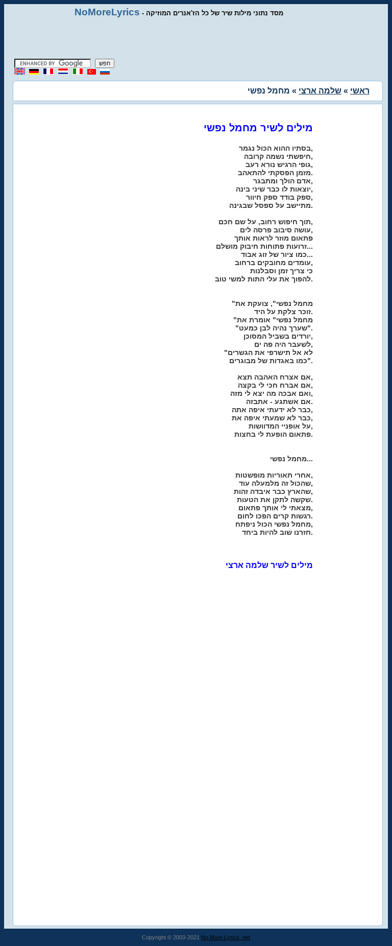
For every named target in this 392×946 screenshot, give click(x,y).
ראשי (360, 90)
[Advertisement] (196, 38)
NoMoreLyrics (107, 12)
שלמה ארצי (320, 90)
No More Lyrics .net (225, 937)
